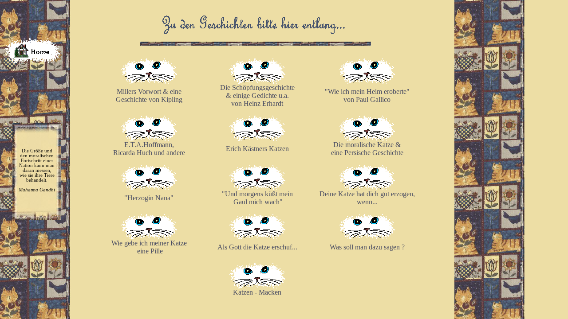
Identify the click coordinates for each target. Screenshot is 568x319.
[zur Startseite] (32, 61)
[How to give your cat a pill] (149, 237)
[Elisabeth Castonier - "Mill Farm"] (149, 187)
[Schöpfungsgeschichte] (257, 237)
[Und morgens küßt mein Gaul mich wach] (257, 187)
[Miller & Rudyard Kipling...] (149, 81)
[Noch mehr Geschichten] (149, 138)
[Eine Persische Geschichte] (367, 138)
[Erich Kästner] (257, 138)
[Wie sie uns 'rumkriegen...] (367, 81)
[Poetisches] (257, 81)
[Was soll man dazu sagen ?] (367, 237)
